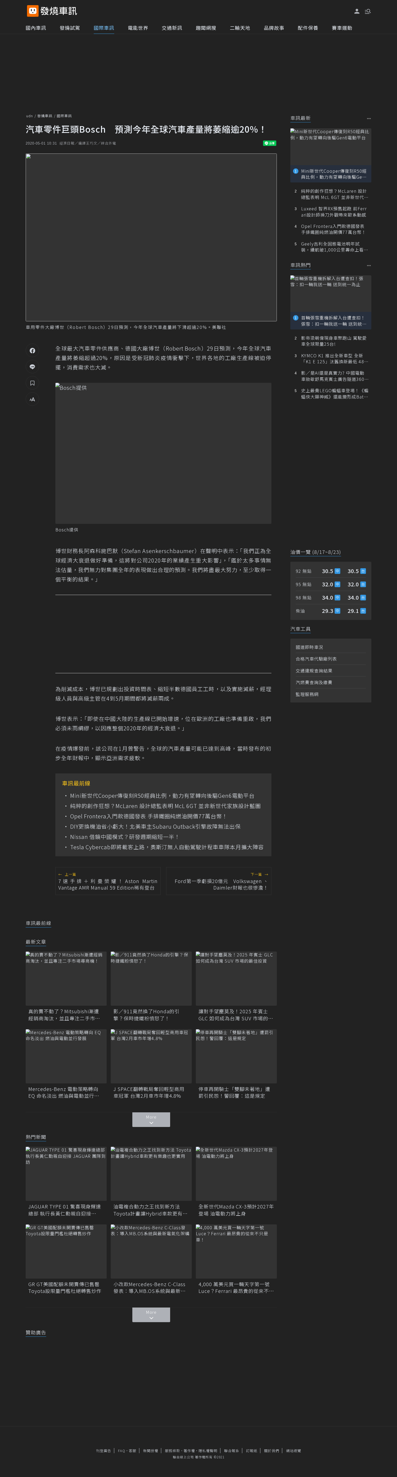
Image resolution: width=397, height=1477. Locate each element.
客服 (132, 1450)
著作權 (189, 1450)
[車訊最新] (369, 118)
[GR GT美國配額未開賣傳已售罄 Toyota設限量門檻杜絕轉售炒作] (66, 1251)
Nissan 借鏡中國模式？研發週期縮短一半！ (125, 837)
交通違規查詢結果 (314, 670)
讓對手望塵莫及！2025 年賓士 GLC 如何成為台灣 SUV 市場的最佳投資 (235, 1014)
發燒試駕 (70, 27)
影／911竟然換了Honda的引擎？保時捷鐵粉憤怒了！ (146, 1014)
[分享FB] (32, 350)
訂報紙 (251, 1450)
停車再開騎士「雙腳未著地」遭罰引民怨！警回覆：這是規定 (234, 1092)
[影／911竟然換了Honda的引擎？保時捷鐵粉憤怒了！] (151, 979)
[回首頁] (59, 11)
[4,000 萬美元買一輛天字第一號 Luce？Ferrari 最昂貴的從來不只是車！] (236, 1251)
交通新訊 (172, 27)
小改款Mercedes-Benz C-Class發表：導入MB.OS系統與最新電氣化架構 (149, 1287)
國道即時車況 (309, 647)
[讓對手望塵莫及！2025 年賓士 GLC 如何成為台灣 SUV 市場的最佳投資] (236, 979)
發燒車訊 (44, 115)
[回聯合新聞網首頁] (33, 11)
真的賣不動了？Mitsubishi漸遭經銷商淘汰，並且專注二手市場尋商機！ (64, 1014)
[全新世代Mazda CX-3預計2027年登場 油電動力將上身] (236, 1174)
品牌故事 (274, 27)
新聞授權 (150, 1450)
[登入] (357, 11)
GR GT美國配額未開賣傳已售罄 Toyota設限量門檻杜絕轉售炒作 (66, 1287)
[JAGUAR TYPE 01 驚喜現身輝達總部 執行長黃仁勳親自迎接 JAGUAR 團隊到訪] (66, 1174)
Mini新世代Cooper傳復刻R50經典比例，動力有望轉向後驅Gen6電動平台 (162, 795)
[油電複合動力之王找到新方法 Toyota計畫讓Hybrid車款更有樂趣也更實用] (151, 1174)
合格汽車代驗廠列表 (316, 658)
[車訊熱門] (369, 265)
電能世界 (138, 27)
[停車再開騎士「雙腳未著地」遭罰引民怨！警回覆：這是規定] (236, 1056)
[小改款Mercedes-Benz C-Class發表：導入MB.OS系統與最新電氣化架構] (151, 1251)
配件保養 (308, 27)
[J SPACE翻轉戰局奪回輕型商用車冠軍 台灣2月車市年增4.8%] (151, 1056)
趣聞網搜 (206, 27)
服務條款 (172, 1450)
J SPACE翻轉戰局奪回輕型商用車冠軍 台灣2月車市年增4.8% (148, 1092)
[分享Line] (32, 366)
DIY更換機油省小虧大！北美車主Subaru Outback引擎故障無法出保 (155, 826)
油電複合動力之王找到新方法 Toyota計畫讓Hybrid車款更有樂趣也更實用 (150, 1210)
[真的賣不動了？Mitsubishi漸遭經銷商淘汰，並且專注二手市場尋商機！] (66, 979)
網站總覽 (293, 1450)
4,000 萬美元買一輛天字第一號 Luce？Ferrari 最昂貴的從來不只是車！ (236, 1287)
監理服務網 (307, 694)
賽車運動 (342, 27)
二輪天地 (240, 27)
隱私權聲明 (207, 1450)
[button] (367, 11)
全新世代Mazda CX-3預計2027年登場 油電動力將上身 (236, 1210)
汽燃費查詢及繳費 (314, 682)
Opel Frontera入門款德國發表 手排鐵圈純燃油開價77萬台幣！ (149, 816)
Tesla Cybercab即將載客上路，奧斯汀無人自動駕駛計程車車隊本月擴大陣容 (167, 847)
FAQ (121, 1450)
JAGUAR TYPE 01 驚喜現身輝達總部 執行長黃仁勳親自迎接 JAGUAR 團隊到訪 (64, 1210)
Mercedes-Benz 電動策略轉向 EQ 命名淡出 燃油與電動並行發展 (63, 1092)
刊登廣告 (103, 1450)
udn (29, 115)
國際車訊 (104, 27)
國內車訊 (36, 27)
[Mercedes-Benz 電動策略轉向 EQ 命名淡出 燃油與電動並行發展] (66, 1056)
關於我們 (271, 1450)
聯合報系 (231, 1450)
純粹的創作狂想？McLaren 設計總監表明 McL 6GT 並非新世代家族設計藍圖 (165, 806)
